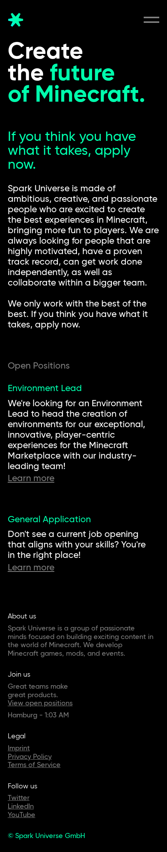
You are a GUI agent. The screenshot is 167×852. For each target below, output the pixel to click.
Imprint (19, 748)
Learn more (31, 478)
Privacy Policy (30, 756)
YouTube (21, 814)
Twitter (19, 797)
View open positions (40, 703)
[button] (151, 20)
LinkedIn (21, 806)
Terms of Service (34, 764)
